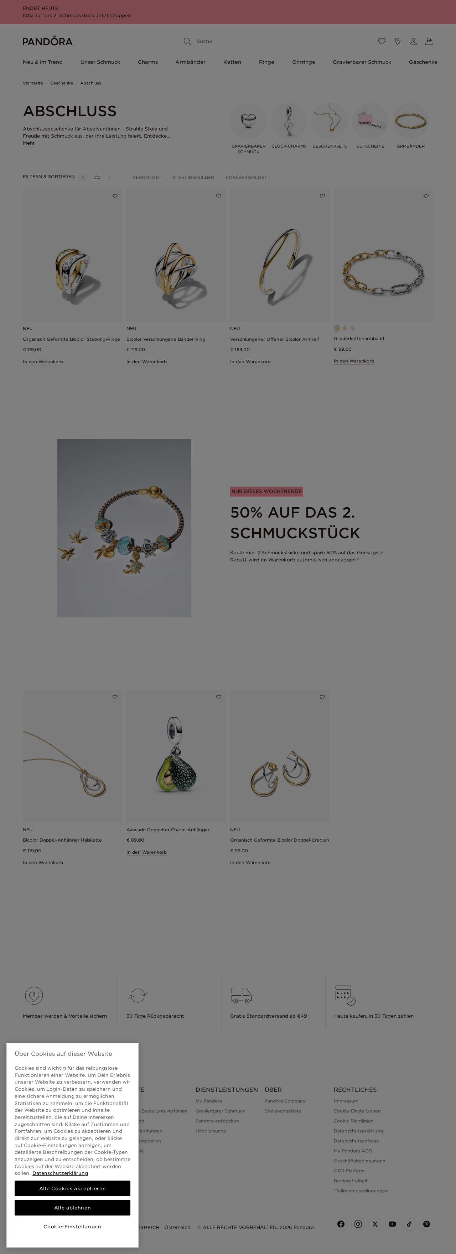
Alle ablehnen (72, 1208)
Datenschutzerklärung (60, 1173)
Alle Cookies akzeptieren (72, 1188)
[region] (72, 1145)
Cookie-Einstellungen (72, 1226)
